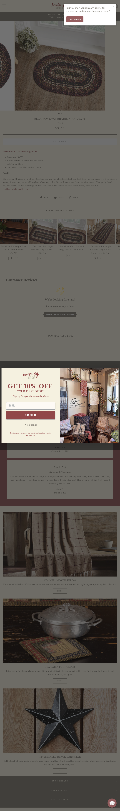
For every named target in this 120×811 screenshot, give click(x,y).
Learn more (75, 19)
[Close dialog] (114, 372)
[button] (112, 803)
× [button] (114, 6)
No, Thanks (31, 424)
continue (30, 415)
